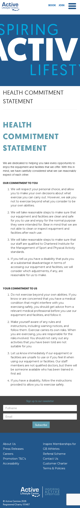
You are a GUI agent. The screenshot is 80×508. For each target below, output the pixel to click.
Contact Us (50, 458)
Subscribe (41, 425)
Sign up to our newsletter (40, 401)
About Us (9, 444)
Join (61, 5)
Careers (8, 454)
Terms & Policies (54, 468)
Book (52, 5)
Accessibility (11, 463)
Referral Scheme (54, 454)
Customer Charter (55, 463)
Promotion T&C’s (14, 458)
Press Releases (13, 449)
